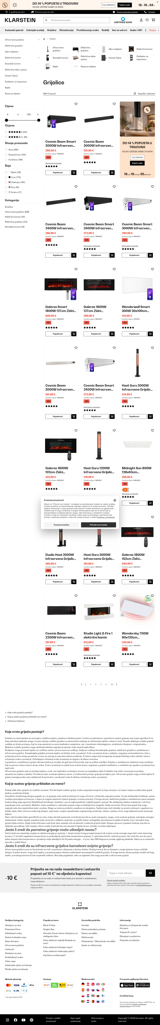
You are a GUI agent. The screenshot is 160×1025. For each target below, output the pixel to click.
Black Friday (49, 925)
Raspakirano (17, 155)
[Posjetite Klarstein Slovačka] (93, 989)
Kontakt (151, 12)
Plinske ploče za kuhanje (16, 969)
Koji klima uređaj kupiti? (54, 955)
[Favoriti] (147, 20)
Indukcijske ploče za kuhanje (18, 965)
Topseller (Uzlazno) (146, 93)
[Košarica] (153, 20)
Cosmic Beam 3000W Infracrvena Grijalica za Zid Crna (98, 144)
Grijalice (9, 207)
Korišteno (15, 160)
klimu (91, 747)
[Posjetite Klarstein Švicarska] (93, 984)
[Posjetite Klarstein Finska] (103, 995)
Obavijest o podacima (130, 936)
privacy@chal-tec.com (144, 885)
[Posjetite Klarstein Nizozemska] (88, 1001)
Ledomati (9, 949)
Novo (13, 150)
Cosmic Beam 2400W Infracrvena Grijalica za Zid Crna (60, 226)
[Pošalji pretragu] (46, 20)
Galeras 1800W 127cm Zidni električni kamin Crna (95, 309)
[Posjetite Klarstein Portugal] (93, 1001)
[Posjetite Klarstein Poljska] (83, 995)
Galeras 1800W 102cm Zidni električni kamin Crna (57, 470)
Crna (15, 177)
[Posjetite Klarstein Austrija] (88, 984)
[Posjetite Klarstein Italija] (103, 984)
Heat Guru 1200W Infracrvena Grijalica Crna (99, 470)
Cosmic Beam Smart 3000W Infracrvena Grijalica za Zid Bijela (137, 226)
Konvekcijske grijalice (35, 753)
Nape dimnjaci (12, 941)
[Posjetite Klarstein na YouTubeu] (23, 1020)
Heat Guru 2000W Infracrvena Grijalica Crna (137, 387)
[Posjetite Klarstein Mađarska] (103, 989)
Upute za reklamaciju (92, 945)
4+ (24, 137)
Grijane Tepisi (11, 75)
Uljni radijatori (11, 51)
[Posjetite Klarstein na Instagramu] (7, 1020)
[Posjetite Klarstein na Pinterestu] (31, 1020)
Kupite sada (125, 5)
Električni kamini (13, 57)
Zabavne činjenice (16, 721)
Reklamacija (87, 937)
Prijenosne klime (12, 929)
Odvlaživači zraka (13, 933)
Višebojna (17, 182)
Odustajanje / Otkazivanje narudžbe (98, 941)
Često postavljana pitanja (127, 12)
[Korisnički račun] (141, 20)
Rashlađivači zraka (14, 957)
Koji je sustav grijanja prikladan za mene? (27, 716)
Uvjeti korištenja (125, 1006)
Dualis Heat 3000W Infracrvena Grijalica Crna (60, 557)
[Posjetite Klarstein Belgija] (83, 1001)
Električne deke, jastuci (16, 69)
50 (112, 684)
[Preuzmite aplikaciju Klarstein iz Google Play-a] (143, 985)
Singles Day (48, 929)
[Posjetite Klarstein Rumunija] (93, 995)
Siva (14, 187)
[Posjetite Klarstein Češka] (98, 989)
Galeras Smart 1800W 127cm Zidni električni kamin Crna (59, 309)
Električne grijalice (14, 45)
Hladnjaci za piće (13, 953)
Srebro (16, 192)
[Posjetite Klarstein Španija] (83, 989)
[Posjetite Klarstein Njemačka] (83, 984)
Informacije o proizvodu (53, 163)
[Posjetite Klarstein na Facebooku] (15, 1020)
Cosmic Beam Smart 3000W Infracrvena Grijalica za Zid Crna (60, 144)
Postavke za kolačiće (130, 940)
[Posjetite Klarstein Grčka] (103, 1001)
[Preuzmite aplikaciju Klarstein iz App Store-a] (127, 985)
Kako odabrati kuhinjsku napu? (57, 947)
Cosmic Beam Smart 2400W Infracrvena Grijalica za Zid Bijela (99, 387)
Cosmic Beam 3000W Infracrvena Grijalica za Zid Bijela (60, 387)
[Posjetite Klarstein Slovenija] (98, 1001)
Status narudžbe (89, 933)
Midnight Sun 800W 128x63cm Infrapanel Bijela (137, 470)
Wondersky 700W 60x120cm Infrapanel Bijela (135, 635)
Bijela (15, 172)
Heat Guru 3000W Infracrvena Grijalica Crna (99, 557)
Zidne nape (10, 961)
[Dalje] (158, 30)
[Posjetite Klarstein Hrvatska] (88, 995)
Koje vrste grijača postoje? (20, 712)
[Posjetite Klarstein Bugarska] (98, 995)
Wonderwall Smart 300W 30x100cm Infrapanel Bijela (136, 309)
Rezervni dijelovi (12, 93)
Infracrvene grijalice (14, 39)
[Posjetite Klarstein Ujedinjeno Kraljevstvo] (88, 989)
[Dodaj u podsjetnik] (76, 104)
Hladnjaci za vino (13, 925)
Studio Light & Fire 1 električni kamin (98, 635)
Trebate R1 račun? (128, 932)
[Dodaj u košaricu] (73, 172)
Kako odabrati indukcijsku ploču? (59, 951)
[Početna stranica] (46, 39)
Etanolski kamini (12, 63)
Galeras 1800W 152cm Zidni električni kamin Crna (133, 557)
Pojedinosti (58, 172)
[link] (60, 119)
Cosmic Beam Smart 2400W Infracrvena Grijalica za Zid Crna (99, 226)
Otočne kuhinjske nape (15, 937)
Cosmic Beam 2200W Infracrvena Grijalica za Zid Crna (60, 635)
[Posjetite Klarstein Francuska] (98, 984)
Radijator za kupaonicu (16, 81)
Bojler (7, 87)
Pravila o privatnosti (139, 1004)
